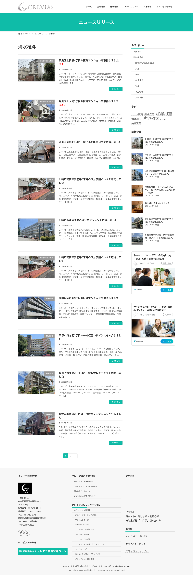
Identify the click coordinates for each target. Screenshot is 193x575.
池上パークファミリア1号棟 (85, 515)
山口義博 (137, 114)
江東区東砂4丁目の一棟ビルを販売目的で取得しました (90, 142)
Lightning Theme (95, 570)
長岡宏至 (136, 123)
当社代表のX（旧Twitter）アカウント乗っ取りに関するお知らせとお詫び (160, 190)
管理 (137, 86)
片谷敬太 (151, 118)
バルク (138, 68)
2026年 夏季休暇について (157, 203)
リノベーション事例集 (81, 510)
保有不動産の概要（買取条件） (85, 496)
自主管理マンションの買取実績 (85, 486)
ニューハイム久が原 (82, 539)
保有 (137, 74)
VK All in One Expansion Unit (114, 570)
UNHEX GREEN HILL (83, 524)
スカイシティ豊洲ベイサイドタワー (88, 554)
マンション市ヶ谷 (82, 520)
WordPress (81, 570)
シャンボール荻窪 (82, 534)
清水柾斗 (136, 118)
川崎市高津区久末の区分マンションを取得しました (88, 220)
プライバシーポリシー (137, 551)
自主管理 (139, 91)
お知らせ (137, 51)
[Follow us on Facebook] (21, 532)
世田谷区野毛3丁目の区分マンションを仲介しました (89, 298)
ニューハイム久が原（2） (85, 529)
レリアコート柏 (81, 549)
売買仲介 (139, 80)
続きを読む (116, 89)
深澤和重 (164, 114)
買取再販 (139, 97)
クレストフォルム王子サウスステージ (89, 544)
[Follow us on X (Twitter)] (27, 532)
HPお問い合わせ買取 (144, 63)
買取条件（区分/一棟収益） (83, 481)
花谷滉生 (163, 119)
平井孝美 (149, 114)
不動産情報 (138, 57)
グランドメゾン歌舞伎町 (84, 559)
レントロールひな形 (136, 535)
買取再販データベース (81, 491)
